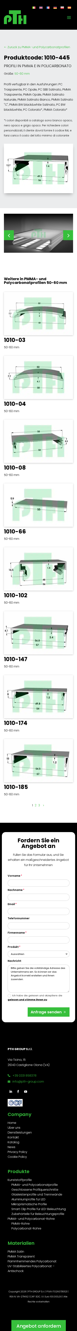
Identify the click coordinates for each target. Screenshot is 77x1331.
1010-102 (15, 595)
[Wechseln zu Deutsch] (55, 7)
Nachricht (14, 961)
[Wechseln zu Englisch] (40, 7)
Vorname (14, 876)
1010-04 (15, 404)
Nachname (15, 890)
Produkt (13, 947)
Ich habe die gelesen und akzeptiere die (35, 997)
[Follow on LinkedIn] (11, 1092)
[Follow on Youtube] (26, 1092)
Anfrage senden (46, 1012)
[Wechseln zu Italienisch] (33, 7)
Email (11, 904)
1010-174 (15, 723)
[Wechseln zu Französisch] (48, 7)
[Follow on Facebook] (18, 1092)
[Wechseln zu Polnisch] (62, 7)
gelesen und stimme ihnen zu (27, 999)
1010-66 (15, 531)
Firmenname (16, 933)
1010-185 (16, 787)
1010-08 (15, 468)
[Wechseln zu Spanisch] (69, 7)
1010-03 (14, 340)
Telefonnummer (19, 918)
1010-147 (15, 659)
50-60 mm (22, 73)
